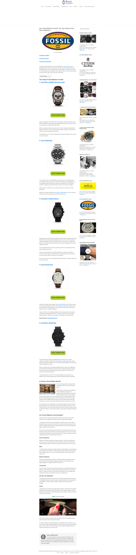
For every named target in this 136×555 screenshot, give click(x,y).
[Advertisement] (68, 16)
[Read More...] (82, 50)
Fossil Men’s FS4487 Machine (50, 198)
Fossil (63, 384)
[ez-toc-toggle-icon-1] (49, 76)
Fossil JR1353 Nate (46, 140)
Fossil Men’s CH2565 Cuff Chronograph (53, 82)
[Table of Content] (49, 76)
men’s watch (67, 66)
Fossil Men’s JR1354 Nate (48, 323)
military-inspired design (62, 192)
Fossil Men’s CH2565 (44, 55)
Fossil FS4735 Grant (47, 264)
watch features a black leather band (64, 361)
